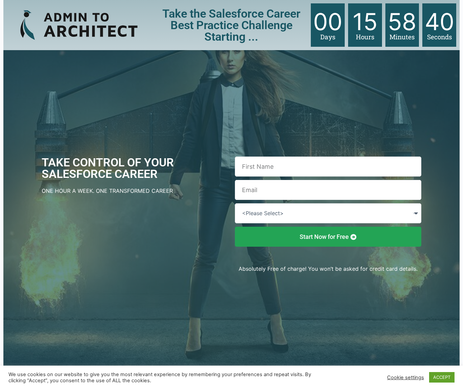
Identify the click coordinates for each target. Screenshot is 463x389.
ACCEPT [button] (441, 377)
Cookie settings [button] (405, 377)
